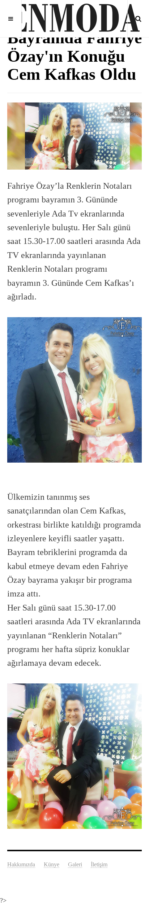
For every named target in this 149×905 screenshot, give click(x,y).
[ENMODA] (74, 18)
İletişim (99, 864)
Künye (51, 864)
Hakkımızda (21, 864)
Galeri (75, 864)
